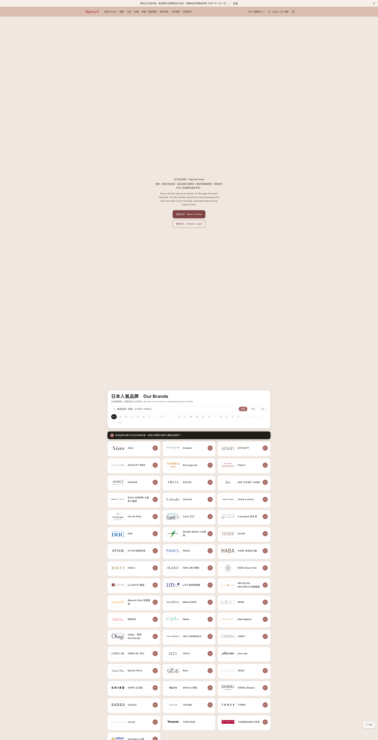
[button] (155, 448)
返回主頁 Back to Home (189, 214)
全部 (243, 409)
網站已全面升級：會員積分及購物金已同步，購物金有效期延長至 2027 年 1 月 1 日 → (189, 3)
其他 (120, 423)
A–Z (114, 417)
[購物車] (293, 11)
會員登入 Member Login (189, 223)
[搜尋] (269, 11)
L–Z (262, 409)
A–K (253, 409)
